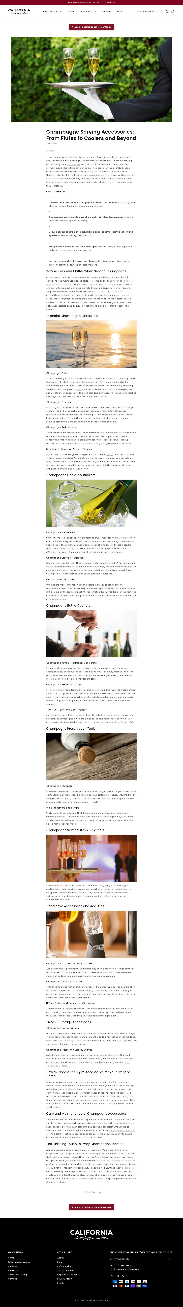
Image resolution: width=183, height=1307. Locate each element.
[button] (52, 11)
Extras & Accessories (19, 1262)
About (60, 1257)
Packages (13, 1266)
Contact (12, 1278)
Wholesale (13, 1270)
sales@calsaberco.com (128, 1269)
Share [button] (51, 151)
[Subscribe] (168, 1259)
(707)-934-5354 (122, 1265)
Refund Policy (64, 1266)
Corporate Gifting (17, 1274)
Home (11, 1257)
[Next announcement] (174, 2)
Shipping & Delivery (67, 1274)
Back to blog (93, 1192)
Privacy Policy (64, 1278)
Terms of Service (66, 1270)
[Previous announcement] (9, 2)
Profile (60, 1283)
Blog (59, 1262)
